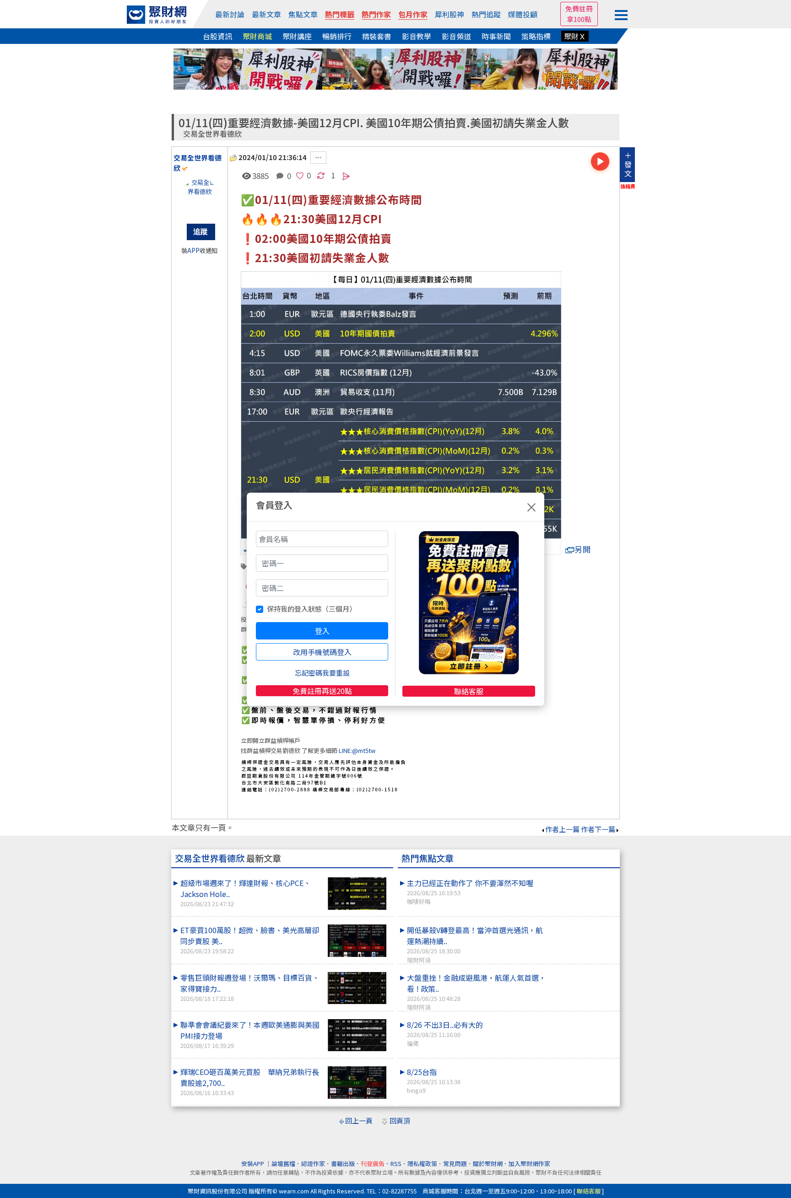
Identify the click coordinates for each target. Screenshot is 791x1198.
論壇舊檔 (283, 1163)
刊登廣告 (373, 1163)
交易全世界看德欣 (212, 133)
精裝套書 (376, 36)
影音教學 (416, 36)
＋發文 (628, 164)
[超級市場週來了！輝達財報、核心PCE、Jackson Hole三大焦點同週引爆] (357, 893)
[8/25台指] (583, 1066)
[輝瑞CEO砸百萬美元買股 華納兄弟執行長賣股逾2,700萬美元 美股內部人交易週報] (357, 1082)
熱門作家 (376, 14)
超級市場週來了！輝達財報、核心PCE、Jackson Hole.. (245, 892)
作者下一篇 (598, 829)
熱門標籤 (339, 14)
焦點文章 (303, 14)
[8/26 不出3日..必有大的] (583, 1019)
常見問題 (455, 1163)
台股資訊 (217, 36)
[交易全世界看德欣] (199, 196)
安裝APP (253, 1163)
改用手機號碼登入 (322, 651)
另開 (582, 549)
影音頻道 (456, 36)
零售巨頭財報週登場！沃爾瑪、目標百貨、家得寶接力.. (250, 987)
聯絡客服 (468, 691)
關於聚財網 (488, 1163)
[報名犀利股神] (395, 68)
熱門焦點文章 (427, 858)
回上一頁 (359, 1120)
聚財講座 (297, 36)
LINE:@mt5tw (357, 750)
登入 (322, 630)
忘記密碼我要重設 (322, 672)
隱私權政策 (422, 1163)
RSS (395, 1163)
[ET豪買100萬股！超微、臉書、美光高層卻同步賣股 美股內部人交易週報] (357, 940)
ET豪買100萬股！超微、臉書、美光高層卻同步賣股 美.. (249, 939)
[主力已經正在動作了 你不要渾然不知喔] (583, 877)
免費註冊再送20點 (322, 690)
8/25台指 (434, 1080)
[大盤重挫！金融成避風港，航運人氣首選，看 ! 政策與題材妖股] (583, 972)
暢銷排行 (337, 36)
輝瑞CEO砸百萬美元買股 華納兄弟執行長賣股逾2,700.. (249, 1081)
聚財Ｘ (575, 36)
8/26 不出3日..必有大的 (445, 1033)
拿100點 (579, 19)
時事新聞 (496, 36)
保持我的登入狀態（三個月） (311, 608)
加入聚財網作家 (529, 1163)
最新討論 (229, 14)
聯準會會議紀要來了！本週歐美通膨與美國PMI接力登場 (250, 1034)
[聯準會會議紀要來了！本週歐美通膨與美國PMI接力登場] (357, 1035)
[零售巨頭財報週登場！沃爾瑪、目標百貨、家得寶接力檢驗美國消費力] (357, 988)
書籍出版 (343, 1163)
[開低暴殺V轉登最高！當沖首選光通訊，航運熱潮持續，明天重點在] (583, 924)
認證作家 (313, 1163)
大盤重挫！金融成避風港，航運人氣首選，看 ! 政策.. (476, 991)
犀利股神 (449, 14)
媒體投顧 (522, 14)
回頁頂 (400, 1120)
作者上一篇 (562, 829)
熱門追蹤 (486, 14)
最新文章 (266, 14)
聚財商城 (257, 36)
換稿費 (627, 186)
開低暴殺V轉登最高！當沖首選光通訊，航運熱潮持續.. (475, 944)
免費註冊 (579, 8)
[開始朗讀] (600, 161)
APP (193, 250)
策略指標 (536, 36)
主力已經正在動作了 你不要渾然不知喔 (470, 891)
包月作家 (413, 14)
